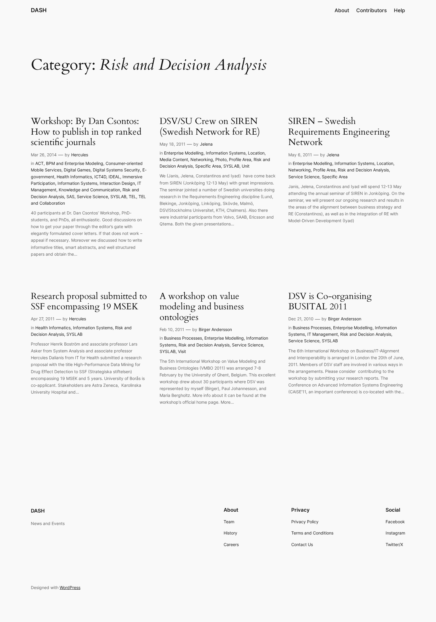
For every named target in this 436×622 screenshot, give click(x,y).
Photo (221, 159)
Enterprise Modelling (183, 152)
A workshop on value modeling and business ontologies (202, 307)
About (342, 10)
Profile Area (240, 159)
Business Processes (183, 338)
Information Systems (77, 183)
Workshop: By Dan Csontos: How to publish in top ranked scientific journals (86, 132)
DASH (39, 10)
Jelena (206, 144)
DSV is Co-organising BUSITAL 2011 (330, 301)
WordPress (70, 587)
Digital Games (77, 169)
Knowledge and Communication (89, 189)
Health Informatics (74, 176)
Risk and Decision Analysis (363, 169)
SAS (70, 196)
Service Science (92, 196)
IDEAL (114, 176)
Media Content (174, 159)
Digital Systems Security (116, 169)
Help (399, 10)
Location (256, 152)
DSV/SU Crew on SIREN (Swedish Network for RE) (210, 126)
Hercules (79, 154)
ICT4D (100, 176)
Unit (245, 165)
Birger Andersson (215, 329)
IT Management (322, 334)
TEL (132, 196)
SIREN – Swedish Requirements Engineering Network (339, 132)
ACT (39, 163)
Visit (182, 351)
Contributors (371, 10)
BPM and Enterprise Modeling (74, 163)
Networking (201, 159)
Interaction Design (117, 183)
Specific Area (208, 165)
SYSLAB (118, 196)
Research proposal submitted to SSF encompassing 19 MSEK (89, 301)
